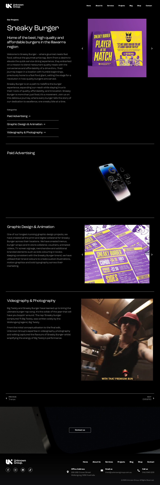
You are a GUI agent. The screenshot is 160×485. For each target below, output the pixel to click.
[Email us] (102, 470)
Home (89, 6)
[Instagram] (15, 470)
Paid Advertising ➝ (18, 116)
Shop (139, 6)
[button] (82, 48)
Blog (131, 6)
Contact (149, 6)
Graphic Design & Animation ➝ (26, 124)
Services (110, 6)
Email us (109, 469)
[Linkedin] (23, 470)
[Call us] (139, 470)
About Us (99, 6)
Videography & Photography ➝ (26, 132)
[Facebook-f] (8, 470)
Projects (122, 6)
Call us (145, 469)
